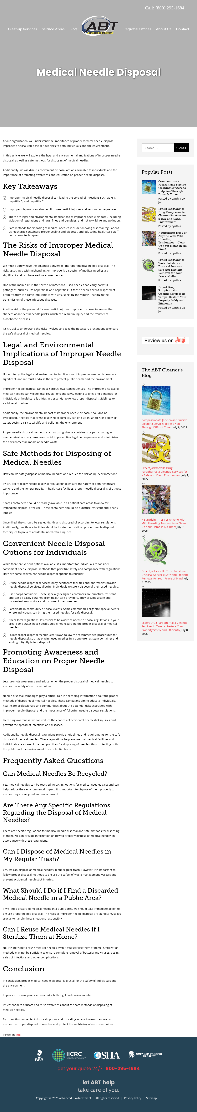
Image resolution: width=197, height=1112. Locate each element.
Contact (182, 29)
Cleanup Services (22, 29)
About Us (163, 29)
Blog (73, 29)
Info (18, 1035)
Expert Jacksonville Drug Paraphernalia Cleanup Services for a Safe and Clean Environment (172, 215)
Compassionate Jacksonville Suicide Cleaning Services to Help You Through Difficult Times (172, 188)
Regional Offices (137, 29)
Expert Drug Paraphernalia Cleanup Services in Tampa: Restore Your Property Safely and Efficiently (172, 295)
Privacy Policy (132, 1098)
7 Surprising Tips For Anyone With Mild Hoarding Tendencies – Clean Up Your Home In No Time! (172, 241)
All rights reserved (107, 1098)
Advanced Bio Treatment (100, 25)
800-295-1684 (123, 1068)
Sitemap (151, 1098)
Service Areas (53, 29)
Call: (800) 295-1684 (164, 7)
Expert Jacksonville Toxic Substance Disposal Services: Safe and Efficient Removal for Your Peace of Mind (171, 268)
